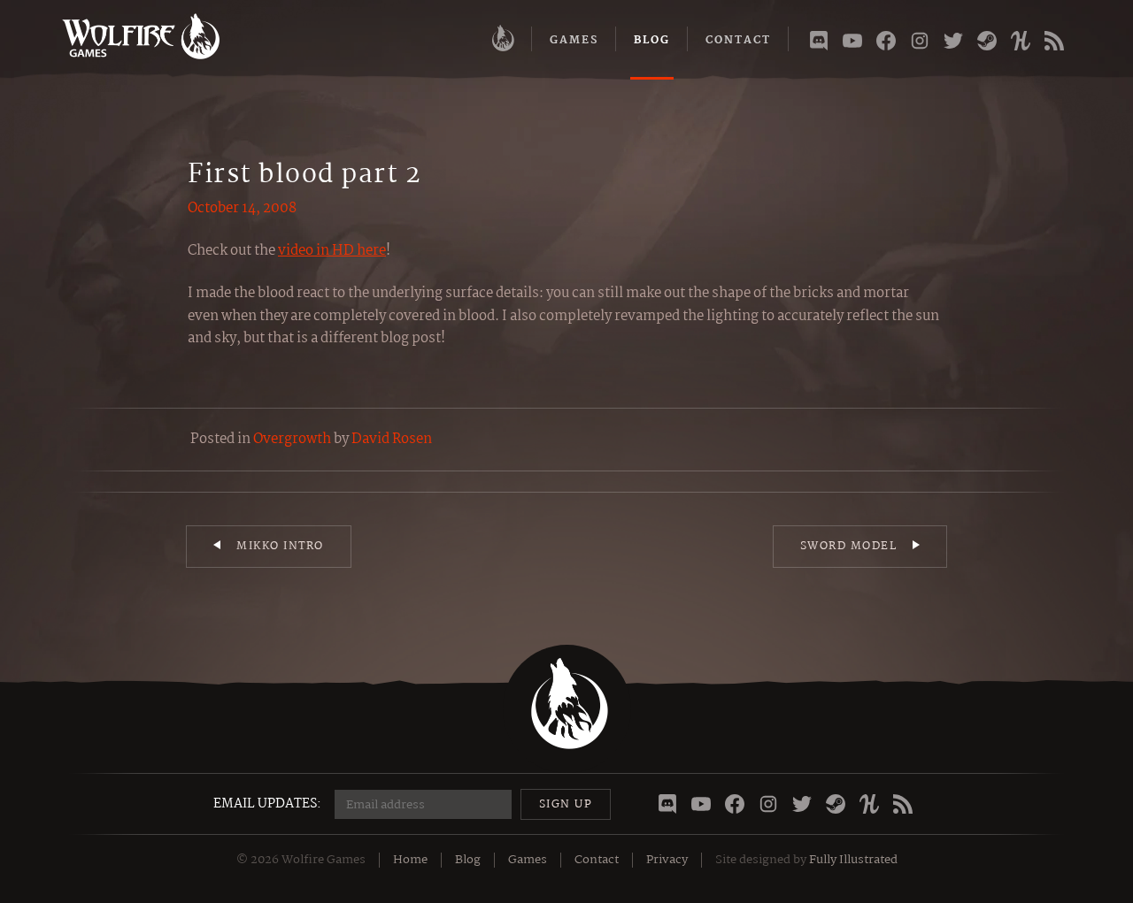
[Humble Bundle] (1020, 44)
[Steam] (987, 44)
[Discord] (819, 44)
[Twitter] (953, 44)
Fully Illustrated (853, 859)
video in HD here (332, 251)
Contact (738, 40)
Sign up (566, 804)
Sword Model (849, 546)
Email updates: (267, 804)
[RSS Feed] (1054, 44)
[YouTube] (852, 44)
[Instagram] (919, 44)
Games (574, 40)
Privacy (667, 859)
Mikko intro (280, 546)
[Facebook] (886, 44)
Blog (652, 40)
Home (410, 859)
